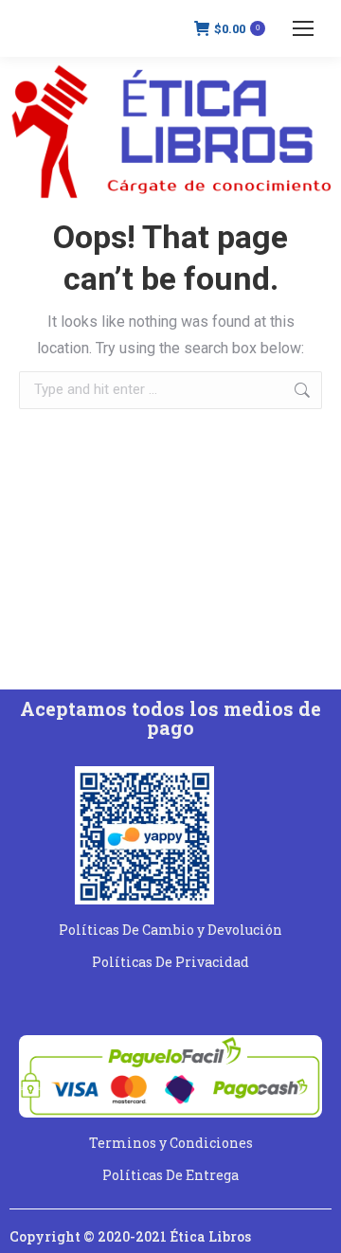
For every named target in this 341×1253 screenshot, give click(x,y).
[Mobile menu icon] (303, 28)
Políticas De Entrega (170, 1175)
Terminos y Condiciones (171, 1143)
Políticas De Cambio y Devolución (170, 930)
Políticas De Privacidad (170, 962)
